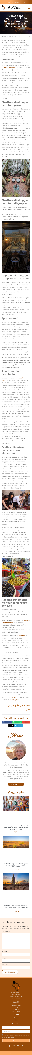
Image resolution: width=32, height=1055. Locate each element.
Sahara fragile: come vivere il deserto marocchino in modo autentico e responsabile (16, 865)
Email (4, 958)
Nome (4, 952)
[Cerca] (24, 2)
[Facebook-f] (9, 1046)
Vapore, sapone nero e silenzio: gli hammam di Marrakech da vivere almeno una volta (16, 827)
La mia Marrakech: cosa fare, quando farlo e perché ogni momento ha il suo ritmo (16, 907)
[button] (29, 8)
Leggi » (16, 832)
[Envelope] (22, 1046)
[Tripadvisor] (18, 1046)
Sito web (5, 964)
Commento (6, 931)
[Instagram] (14, 1046)
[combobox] (14, 2)
